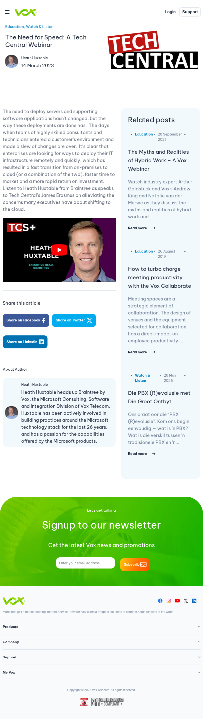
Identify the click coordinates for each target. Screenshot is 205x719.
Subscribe (133, 564)
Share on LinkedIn (21, 342)
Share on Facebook (23, 320)
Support (190, 12)
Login (170, 12)
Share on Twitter (70, 320)
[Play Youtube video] (59, 250)
